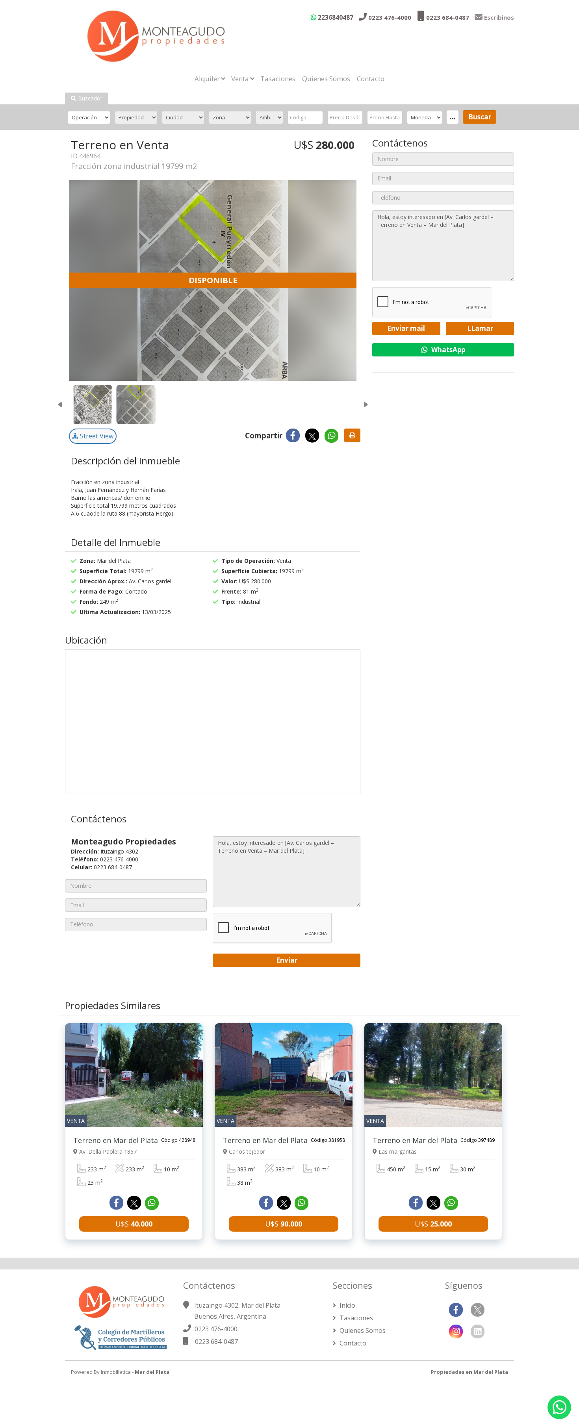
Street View (95, 436)
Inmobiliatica (116, 1371)
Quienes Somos (326, 78)
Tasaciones (277, 78)
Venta (240, 78)
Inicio (346, 1305)
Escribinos (498, 17)
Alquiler (207, 78)
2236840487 (334, 17)
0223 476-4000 (389, 17)
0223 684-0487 (447, 17)
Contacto (370, 78)
